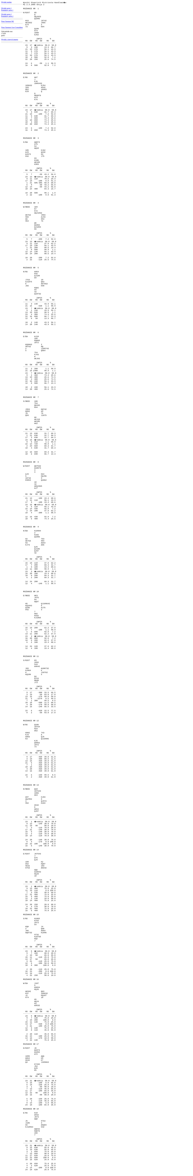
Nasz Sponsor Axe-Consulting (12, 27)
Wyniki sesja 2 (6, 14)
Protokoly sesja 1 (7, 10)
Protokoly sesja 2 (7, 16)
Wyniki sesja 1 (6, 8)
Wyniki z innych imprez (9, 39)
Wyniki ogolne (6, 2)
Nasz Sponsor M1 (7, 21)
